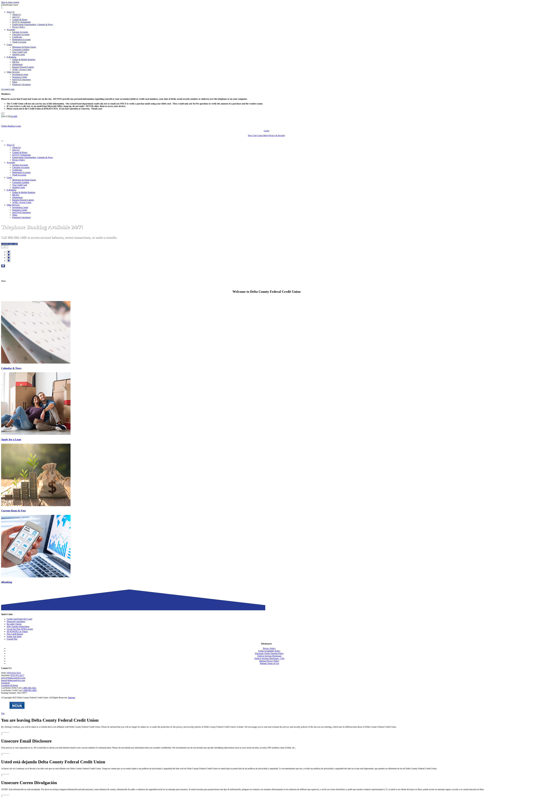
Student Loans (18, 54)
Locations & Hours (9, 685)
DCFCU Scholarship (21, 22)
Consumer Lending (20, 49)
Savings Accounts (20, 32)
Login (266, 131)
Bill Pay (15, 62)
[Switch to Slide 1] (9, 252)
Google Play (12, 639)
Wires (14, 82)
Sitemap (71, 697)
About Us (16, 14)
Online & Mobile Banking (23, 59)
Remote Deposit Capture (23, 67)
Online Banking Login (11, 126)
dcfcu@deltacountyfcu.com (13, 678)
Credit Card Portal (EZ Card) (19, 619)
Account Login (7, 89)
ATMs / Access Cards (21, 69)
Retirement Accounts (21, 39)
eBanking (6, 582)
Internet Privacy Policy (269, 661)
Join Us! (16, 17)
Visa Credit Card (19, 52)
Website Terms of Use (269, 663)
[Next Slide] (6, 246)
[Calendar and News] (36, 363)
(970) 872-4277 (17, 675)
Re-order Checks (14, 624)
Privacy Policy (18, 27)
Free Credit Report (15, 634)
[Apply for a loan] (36, 434)
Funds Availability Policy (269, 651)
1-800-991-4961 (29, 690)
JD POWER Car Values (17, 631)
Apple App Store (14, 636)
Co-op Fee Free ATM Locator (20, 629)
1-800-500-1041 (29, 688)
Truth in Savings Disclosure (269, 656)
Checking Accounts (20, 34)
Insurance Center (19, 77)
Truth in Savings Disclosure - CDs (269, 658)
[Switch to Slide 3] (9, 257)
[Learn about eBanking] (36, 576)
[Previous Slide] (2, 246)
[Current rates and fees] (36, 505)
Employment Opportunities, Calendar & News (32, 24)
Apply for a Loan (11, 439)
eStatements (17, 64)
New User (252, 135)
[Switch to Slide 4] (9, 260)
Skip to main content (10, 2)
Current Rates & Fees (13, 510)
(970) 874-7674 (14, 673)
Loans (9, 44)
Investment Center (20, 74)
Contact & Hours (19, 19)
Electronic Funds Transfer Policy (269, 653)
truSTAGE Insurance (21, 79)
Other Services (13, 72)
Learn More (262, 135)
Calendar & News (11, 368)
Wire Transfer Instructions (18, 626)
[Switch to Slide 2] (9, 254)
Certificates (17, 37)
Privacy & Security (276, 135)
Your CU (11, 12)
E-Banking (11, 57)
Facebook (5, 683)
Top (3, 713)
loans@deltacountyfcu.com (13, 680)
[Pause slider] (3, 265)
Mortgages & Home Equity (24, 47)
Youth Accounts (19, 42)
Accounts (11, 29)
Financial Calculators (21, 84)
